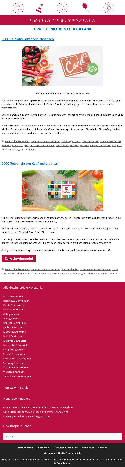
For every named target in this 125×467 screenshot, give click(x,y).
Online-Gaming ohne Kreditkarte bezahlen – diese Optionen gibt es (38, 407)
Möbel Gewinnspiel (13, 336)
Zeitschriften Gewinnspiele (17, 376)
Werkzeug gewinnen (13, 371)
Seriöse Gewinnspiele (14, 354)
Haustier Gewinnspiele (15, 322)
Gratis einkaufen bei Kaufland (95, 269)
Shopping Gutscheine (84, 273)
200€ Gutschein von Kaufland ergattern (30, 163)
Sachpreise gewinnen (14, 349)
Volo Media (63, 463)
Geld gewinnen (11, 314)
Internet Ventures (89, 459)
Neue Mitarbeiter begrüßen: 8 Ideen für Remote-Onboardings (35, 411)
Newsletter (88, 447)
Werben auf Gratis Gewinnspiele (62, 453)
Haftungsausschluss (66, 447)
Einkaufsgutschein (70, 141)
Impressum (43, 447)
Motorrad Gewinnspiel (15, 340)
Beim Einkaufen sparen (17, 141)
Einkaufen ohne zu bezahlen (45, 141)
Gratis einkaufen (90, 141)
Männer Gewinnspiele (14, 331)
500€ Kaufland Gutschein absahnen (28, 39)
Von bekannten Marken (15, 367)
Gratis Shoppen (20, 145)
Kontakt (102, 447)
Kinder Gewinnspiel (13, 327)
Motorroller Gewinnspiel (15, 345)
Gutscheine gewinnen (67, 145)
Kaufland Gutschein (100, 145)
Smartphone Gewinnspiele (17, 358)
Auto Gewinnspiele (13, 296)
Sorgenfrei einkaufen (25, 149)
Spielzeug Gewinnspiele (15, 363)
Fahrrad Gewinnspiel (14, 309)
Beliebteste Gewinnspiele (16, 300)
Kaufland (84, 145)
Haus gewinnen (11, 318)
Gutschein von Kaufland (42, 145)
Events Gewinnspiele (14, 305)
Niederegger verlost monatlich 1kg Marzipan (26, 416)
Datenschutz (25, 447)
